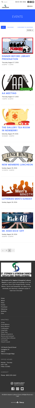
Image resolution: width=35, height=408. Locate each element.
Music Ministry (5, 326)
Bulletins (3, 311)
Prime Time (4, 332)
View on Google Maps (8, 353)
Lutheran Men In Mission (8, 338)
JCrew (3, 322)
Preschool (4, 307)
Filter (29, 30)
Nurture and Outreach (7, 336)
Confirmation (5, 328)
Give (2, 313)
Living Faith (4, 330)
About (3, 300)
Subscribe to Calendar (25, 27)
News (2, 302)
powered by (16, 404)
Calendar (10, 27)
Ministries (4, 309)
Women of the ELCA (7, 334)
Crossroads (4, 340)
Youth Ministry (5, 324)
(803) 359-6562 (20, 2)
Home (3, 298)
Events (3, 305)
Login (17, 396)
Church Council (5, 342)
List (3, 27)
